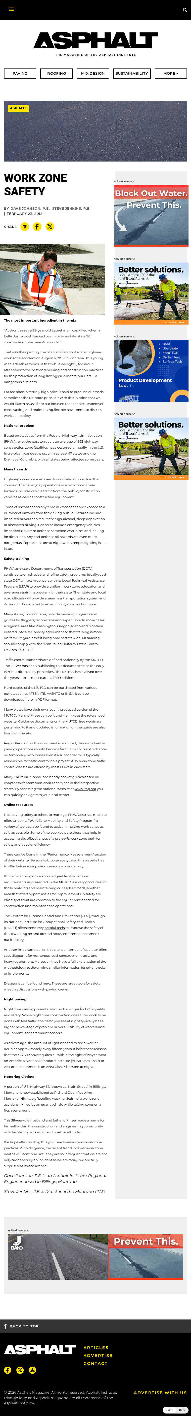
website (22, 860)
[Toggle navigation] (9, 10)
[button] (176, 1410)
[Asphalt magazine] (95, 44)
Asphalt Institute (19, 1403)
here (29, 699)
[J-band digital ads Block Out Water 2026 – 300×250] (151, 215)
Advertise (98, 1355)
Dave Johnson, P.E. (30, 208)
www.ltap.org (85, 789)
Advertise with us (160, 1392)
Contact (96, 1363)
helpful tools (55, 928)
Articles (96, 1347)
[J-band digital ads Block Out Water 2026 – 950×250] (95, 1256)
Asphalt (18, 108)
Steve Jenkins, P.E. (71, 208)
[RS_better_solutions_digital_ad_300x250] (151, 293)
